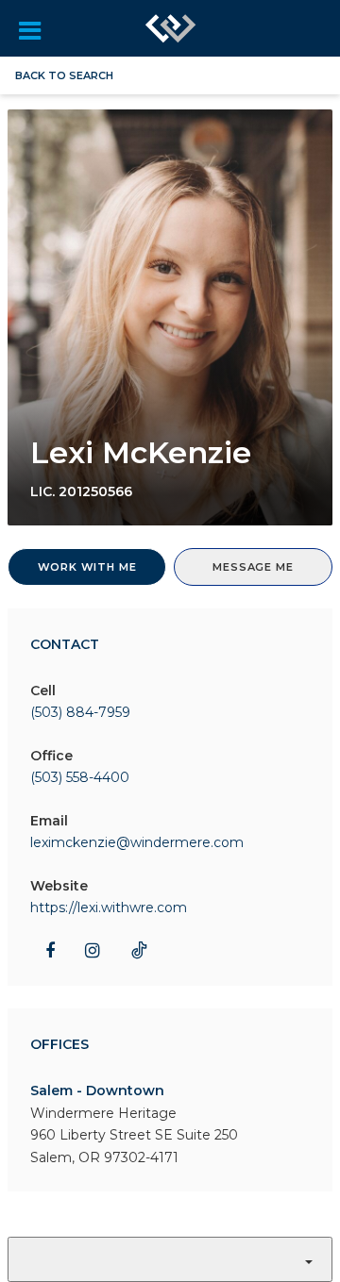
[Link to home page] (171, 28)
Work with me (87, 567)
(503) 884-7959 (80, 712)
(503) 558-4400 (79, 777)
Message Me (252, 567)
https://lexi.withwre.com (108, 907)
